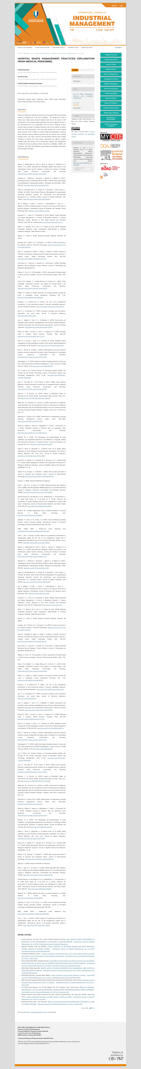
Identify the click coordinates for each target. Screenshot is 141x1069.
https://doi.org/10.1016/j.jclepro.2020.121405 (38, 327)
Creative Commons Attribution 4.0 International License (82, 134)
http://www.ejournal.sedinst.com (52, 222)
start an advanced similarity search (36, 1012)
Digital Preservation (111, 84)
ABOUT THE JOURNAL (25, 47)
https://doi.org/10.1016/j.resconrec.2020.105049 (37, 492)
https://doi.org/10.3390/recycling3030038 (30, 297)
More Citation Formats (80, 168)
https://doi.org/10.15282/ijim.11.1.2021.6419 (34, 93)
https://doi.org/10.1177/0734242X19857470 (50, 345)
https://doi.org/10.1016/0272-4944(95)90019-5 (39, 476)
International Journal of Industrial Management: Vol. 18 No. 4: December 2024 (45, 992)
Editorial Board (111, 69)
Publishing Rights (111, 93)
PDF (75, 70)
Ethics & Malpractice (111, 74)
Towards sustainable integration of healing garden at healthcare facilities (49, 997)
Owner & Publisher (111, 103)
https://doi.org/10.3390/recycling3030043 (30, 515)
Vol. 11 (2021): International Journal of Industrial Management (53, 53)
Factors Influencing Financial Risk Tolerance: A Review (68, 975)
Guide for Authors (42, 47)
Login (121, 5)
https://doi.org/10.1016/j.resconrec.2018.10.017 (32, 174)
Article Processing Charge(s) (111, 125)
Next (91, 1008)
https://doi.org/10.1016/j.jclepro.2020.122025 (31, 456)
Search (119, 47)
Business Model (111, 98)
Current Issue (73, 47)
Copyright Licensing (111, 79)
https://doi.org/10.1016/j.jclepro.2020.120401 (36, 199)
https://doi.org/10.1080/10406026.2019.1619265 (35, 398)
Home (20, 53)
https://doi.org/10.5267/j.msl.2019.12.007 (30, 421)
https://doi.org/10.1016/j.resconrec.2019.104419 (32, 288)
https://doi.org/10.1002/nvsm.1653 (39, 211)
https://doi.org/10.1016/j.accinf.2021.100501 (36, 542)
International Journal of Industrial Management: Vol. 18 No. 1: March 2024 (60, 1004)
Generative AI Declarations (111, 118)
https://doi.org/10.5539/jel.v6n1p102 (41, 444)
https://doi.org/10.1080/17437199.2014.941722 (32, 259)
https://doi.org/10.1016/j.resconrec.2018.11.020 (32, 357)
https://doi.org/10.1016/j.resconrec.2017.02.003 (32, 389)
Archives (26, 53)
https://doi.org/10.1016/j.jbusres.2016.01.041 (50, 306)
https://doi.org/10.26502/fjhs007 (43, 366)
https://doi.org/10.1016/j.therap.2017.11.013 (31, 336)
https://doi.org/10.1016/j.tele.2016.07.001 (36, 185)
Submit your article (111, 59)
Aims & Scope (111, 64)
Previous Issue (86, 47)
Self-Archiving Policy (111, 88)
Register (114, 5)
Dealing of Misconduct (111, 108)
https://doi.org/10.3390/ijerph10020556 (40, 506)
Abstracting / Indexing (111, 113)
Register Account (111, 55)
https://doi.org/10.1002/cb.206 (27, 316)
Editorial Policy (58, 47)
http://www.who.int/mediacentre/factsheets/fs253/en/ (33, 531)
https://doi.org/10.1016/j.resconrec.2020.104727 (32, 433)
